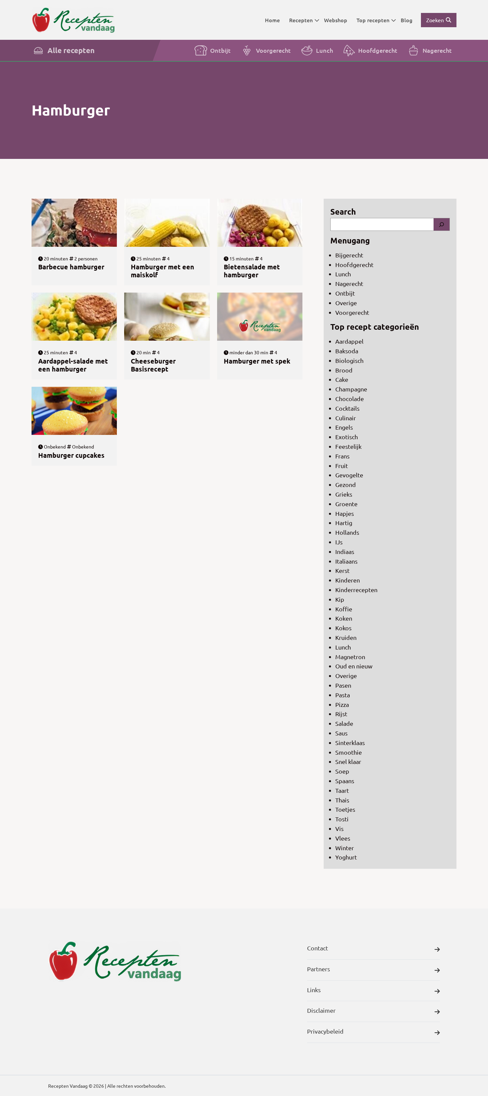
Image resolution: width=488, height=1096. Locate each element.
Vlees (342, 838)
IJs (339, 541)
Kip (339, 599)
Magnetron (350, 656)
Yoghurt (346, 857)
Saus (341, 732)
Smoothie (348, 752)
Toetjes (345, 809)
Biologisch (349, 360)
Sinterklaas (350, 742)
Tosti (342, 818)
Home (272, 20)
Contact (317, 947)
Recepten (301, 20)
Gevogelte (349, 474)
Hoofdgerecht (377, 50)
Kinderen (347, 580)
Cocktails (347, 408)
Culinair (345, 417)
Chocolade (349, 398)
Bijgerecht (349, 254)
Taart (342, 790)
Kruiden (346, 637)
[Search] (441, 224)
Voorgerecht (273, 50)
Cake (341, 379)
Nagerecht (437, 50)
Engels (344, 427)
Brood (344, 370)
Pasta (342, 694)
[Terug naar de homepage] (73, 20)
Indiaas (344, 551)
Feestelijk (348, 446)
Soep (342, 771)
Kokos (343, 627)
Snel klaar (348, 761)
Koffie (343, 608)
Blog (406, 20)
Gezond (345, 484)
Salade (344, 723)
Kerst (342, 570)
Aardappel (349, 341)
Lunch (324, 50)
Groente (346, 503)
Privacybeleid (325, 1031)
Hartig (343, 522)
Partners (318, 968)
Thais (342, 799)
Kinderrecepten (356, 589)
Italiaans (346, 561)
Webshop (335, 20)
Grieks (343, 494)
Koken (343, 618)
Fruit (341, 465)
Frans (342, 455)
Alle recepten (71, 50)
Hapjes (344, 513)
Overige (346, 302)
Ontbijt (220, 50)
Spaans (344, 780)
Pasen (343, 685)
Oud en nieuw (353, 665)
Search (343, 211)
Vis (339, 828)
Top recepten (373, 20)
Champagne (351, 388)
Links (314, 989)
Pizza (342, 704)
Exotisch (346, 436)
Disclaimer (321, 1010)
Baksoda (346, 350)
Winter (344, 847)
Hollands (347, 532)
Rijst (341, 713)
